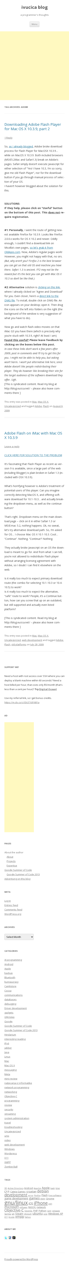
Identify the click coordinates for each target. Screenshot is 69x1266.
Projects (11, 861)
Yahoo (28, 1217)
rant (49, 1211)
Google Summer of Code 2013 (23, 874)
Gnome (50, 1198)
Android (8, 964)
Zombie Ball (10, 1166)
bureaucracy (11, 981)
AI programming (13, 959)
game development (16, 1198)
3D (5, 1188)
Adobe (38, 406)
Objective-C (10, 1096)
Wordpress (10, 1153)
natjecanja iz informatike (18, 1083)
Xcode (11, 1217)
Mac (34, 401)
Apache (37, 1188)
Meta (7, 1074)
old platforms (18, 644)
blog (58, 1188)
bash (52, 1188)
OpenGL (28, 1211)
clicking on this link (49, 287)
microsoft (11, 1207)
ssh (13, 1214)
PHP (35, 1210)
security (8, 1109)
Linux (7, 1056)
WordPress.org (12, 914)
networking (10, 1091)
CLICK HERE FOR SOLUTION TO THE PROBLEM (33, 455)
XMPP (7, 1162)
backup (8, 973)
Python (42, 1210)
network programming (16, 1087)
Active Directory (15, 1188)
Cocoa (7, 990)
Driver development (15, 1008)
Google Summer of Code (18, 870)
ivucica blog (34, 7)
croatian (31, 1191)
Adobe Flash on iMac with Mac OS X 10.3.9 (33, 435)
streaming (10, 1113)
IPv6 (6, 1043)
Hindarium (10, 1034)
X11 (6, 1157)
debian (43, 1191)
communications (13, 995)
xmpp (19, 1216)
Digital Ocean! (48, 689)
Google (8, 1021)
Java (6, 1052)
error (30, 1195)
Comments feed (13, 909)
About (10, 856)
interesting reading (15, 1039)
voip (45, 1214)
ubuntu (37, 1214)
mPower (24, 1207)
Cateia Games (18, 1191)
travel (7, 1122)
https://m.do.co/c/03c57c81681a (21, 702)
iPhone (41, 1203)
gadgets (8, 1012)
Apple (7, 968)
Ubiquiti (28, 1214)
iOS (31, 1203)
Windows (9, 1149)
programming (11, 1100)
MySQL (32, 1207)
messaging (10, 1069)
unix (6, 1135)
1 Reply (8, 137)
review (8, 1105)
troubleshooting (13, 1127)
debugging (10, 1003)
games (34, 1198)
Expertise (12, 865)
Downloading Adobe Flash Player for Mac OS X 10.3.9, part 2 (32, 126)
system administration (16, 1118)
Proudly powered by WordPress (21, 1259)
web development (32, 640)
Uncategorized (12, 406)
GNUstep (9, 1017)
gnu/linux (16, 1202)
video (7, 1140)
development (15, 1194)
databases (10, 999)
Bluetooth (9, 977)
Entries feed (11, 905)
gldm (42, 1198)
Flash (46, 406)
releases (56, 1211)
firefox (37, 1195)
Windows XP (55, 1213)
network (41, 1207)
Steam (19, 1213)
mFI (50, 1204)
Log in (7, 900)
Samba (7, 1214)
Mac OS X (43, 401)
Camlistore (10, 986)
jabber (8, 1047)
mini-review (10, 1078)
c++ (7, 1191)
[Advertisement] (34, 65)
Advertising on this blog (17, 878)
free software (54, 1195)
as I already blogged (21, 146)
